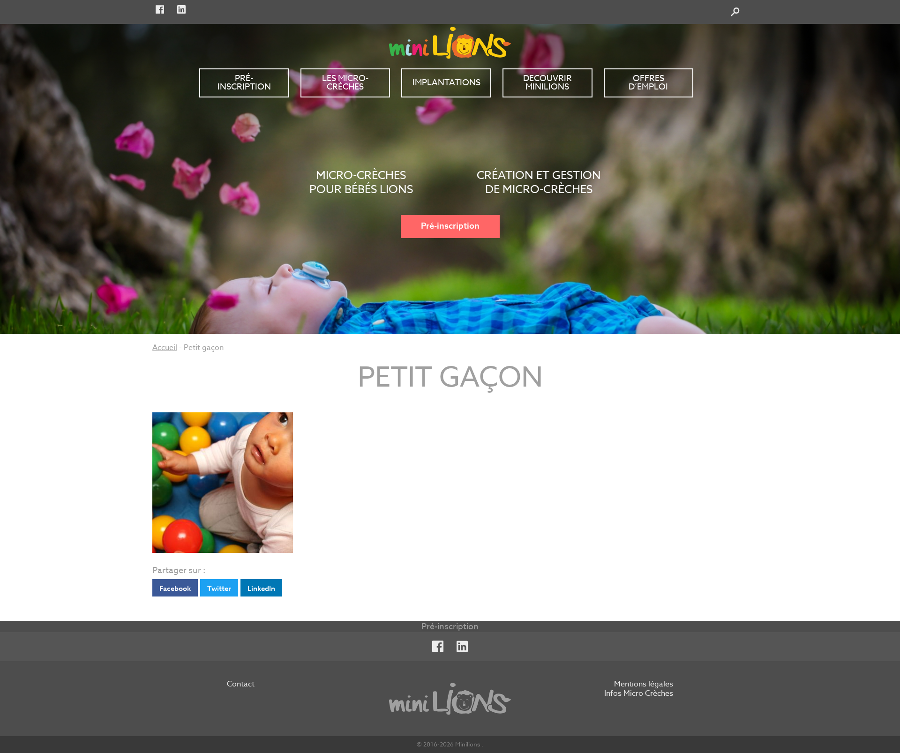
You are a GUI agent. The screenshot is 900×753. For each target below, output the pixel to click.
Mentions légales (643, 684)
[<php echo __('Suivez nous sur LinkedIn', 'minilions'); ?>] (181, 10)
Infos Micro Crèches (638, 694)
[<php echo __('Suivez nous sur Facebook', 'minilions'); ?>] (160, 10)
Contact (241, 684)
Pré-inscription (450, 226)
